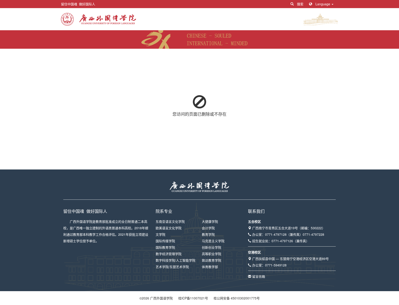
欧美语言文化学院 (168, 228)
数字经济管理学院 (168, 253)
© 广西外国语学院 (156, 298)
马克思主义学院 (213, 241)
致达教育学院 (211, 260)
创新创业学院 (211, 247)
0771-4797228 (313, 234)
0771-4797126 (282, 241)
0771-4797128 (276, 234)
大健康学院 (210, 221)
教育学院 (208, 234)
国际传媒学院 (165, 241)
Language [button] (322, 4)
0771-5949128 (276, 265)
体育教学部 (210, 266)
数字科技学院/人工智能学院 (175, 260)
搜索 (300, 4)
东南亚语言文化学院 (170, 221)
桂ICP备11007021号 (193, 298)
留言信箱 (258, 276)
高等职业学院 (211, 253)
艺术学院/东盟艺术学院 (172, 266)
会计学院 (208, 228)
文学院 (160, 234)
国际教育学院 (165, 247)
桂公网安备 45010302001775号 (237, 298)
